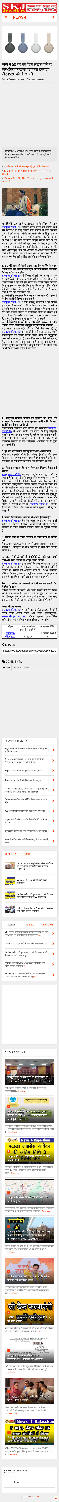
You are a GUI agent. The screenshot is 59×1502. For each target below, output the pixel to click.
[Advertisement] (29, 114)
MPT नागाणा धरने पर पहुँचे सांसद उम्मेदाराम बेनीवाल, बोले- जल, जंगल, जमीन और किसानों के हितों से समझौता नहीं (35, 866)
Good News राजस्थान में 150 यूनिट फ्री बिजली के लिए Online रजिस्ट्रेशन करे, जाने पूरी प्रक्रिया (29, 1115)
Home (16, 1482)
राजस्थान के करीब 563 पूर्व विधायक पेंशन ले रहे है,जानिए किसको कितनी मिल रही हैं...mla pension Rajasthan (28, 1235)
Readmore (22, 1091)
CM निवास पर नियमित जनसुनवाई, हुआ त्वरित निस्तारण (26, 166)
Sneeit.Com (34, 1497)
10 (9, 1432)
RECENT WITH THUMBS (18, 854)
